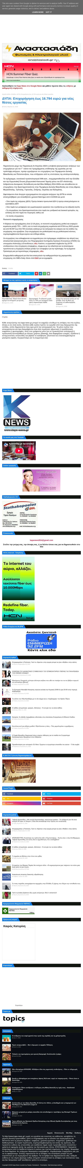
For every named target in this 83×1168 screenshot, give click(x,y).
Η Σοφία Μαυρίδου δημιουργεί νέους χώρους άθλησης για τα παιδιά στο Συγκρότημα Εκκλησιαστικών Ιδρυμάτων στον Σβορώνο (41, 736)
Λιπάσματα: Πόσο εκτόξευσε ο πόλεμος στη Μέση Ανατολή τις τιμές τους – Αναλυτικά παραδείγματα (43, 1088)
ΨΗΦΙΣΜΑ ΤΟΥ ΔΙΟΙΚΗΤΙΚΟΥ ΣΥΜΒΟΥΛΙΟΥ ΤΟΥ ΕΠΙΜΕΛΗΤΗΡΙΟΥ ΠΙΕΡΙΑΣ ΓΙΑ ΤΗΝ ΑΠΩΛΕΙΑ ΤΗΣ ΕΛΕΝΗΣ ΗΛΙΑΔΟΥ (45, 672)
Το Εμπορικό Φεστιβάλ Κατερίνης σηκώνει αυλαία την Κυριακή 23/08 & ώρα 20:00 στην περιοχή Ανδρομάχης (44, 690)
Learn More (38, 12)
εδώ (36, 243)
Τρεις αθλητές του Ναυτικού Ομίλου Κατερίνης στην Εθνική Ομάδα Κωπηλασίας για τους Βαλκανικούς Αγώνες (44, 1122)
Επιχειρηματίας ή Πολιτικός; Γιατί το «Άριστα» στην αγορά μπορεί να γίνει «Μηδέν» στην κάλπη (44, 662)
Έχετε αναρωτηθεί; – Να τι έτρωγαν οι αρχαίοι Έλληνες (32, 1045)
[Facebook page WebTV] (61, 808)
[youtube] (61, 803)
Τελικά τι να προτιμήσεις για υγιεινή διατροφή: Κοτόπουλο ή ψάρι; (36, 1054)
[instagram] (21, 803)
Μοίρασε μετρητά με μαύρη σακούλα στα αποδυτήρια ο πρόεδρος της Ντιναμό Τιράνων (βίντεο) (44, 1113)
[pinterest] (61, 798)
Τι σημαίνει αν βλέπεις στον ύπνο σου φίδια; (27, 856)
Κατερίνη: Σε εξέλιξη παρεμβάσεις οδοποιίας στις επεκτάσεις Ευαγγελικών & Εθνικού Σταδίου (43, 717)
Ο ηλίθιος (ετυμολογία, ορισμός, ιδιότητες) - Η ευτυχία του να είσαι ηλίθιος (37, 708)
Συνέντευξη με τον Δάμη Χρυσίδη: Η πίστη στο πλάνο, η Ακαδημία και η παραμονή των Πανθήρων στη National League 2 (44, 1104)
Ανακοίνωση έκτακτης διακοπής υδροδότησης (27, 874)
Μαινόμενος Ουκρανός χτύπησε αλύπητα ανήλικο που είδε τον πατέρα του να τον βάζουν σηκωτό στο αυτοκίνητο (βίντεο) (45, 681)
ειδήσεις (69, 86)
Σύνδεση (78, 1133)
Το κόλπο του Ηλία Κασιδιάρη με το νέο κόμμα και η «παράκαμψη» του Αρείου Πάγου (41, 699)
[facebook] (21, 794)
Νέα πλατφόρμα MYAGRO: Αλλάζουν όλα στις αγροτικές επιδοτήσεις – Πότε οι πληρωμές (44, 1069)
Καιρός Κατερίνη (14, 926)
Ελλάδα (13, 94)
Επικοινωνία (59, 1133)
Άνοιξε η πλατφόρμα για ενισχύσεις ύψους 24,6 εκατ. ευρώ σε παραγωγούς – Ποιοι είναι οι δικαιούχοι (45, 1079)
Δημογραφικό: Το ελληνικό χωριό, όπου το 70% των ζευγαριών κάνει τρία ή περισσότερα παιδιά (40, 300)
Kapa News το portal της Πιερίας (22, 1165)
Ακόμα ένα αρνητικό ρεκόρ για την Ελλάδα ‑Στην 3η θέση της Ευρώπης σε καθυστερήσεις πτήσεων (67, 301)
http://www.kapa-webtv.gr (55, 1165)
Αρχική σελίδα (6, 94)
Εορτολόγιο (18, 1005)
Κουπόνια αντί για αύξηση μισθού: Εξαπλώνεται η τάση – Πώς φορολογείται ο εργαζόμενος (43, 726)
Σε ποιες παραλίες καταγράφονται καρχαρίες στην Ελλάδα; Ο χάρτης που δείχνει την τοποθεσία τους (46, 883)
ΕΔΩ (37, 258)
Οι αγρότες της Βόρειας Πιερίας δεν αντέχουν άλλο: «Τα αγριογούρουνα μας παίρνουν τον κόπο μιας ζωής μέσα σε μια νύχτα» (46, 866)
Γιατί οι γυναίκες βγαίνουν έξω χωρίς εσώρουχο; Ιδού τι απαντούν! (34, 893)
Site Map (69, 1133)
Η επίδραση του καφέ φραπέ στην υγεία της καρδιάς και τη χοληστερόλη (38, 1036)
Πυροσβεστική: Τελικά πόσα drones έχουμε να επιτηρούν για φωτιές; (14, 299)
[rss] (21, 798)
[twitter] (61, 794)
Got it (49, 12)
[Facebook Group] (21, 808)
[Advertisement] (41, 21)
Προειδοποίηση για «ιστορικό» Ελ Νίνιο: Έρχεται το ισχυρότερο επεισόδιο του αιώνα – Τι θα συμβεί (45, 744)
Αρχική (49, 1133)
